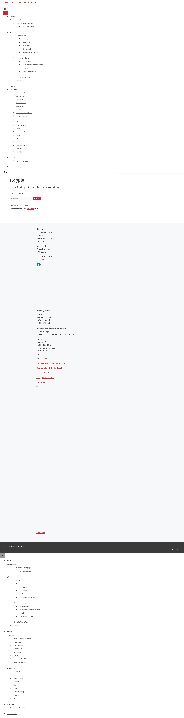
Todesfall (19, 148)
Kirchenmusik (27, 49)
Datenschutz (176, 550)
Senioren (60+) (21, 103)
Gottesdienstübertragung (24, 23)
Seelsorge (26, 39)
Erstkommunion (21, 132)
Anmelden (40, 532)
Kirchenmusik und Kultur (24, 113)
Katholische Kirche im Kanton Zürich (52, 363)
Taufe (18, 128)
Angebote (13, 89)
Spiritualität (20, 106)
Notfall (18, 152)
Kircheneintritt (21, 125)
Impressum (168, 550)
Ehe (17, 138)
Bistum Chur (41, 358)
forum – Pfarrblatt (22, 161)
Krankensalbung (21, 145)
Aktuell (12, 16)
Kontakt (19, 80)
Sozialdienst (26, 45)
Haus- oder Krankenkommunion (26, 93)
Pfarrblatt (13, 158)
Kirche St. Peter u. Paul (23, 77)
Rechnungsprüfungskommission (33, 64)
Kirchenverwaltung (22, 58)
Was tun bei (14, 122)
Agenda (12, 86)
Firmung (19, 135)
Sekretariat (26, 42)
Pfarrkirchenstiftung (29, 71)
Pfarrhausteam (21, 35)
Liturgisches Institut (45, 377)
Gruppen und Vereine (23, 116)
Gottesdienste (14, 20)
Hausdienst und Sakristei (30, 52)
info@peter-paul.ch (44, 259)
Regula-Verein (21, 99)
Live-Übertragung (28, 26)
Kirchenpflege (27, 61)
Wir (11, 32)
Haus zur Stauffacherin (46, 373)
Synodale (25, 68)
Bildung (18, 109)
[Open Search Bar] (5, 5)
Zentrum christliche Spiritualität (50, 368)
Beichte (18, 142)
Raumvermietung (15, 167)
